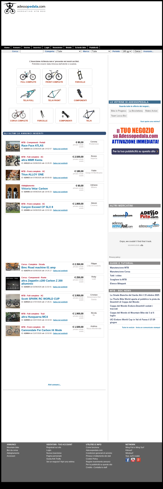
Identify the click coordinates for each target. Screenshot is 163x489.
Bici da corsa (12, 450)
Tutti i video (116, 276)
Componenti (80, 100)
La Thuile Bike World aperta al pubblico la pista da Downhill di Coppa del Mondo (135, 300)
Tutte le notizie (128, 327)
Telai (89, 121)
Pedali (42, 142)
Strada (42, 264)
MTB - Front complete (31, 171)
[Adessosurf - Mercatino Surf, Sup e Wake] (149, 228)
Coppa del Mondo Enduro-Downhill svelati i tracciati (131, 307)
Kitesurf (128, 450)
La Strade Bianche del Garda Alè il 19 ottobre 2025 (134, 295)
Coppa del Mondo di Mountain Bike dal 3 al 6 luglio (132, 314)
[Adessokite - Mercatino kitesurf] (149, 220)
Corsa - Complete (29, 264)
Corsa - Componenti (30, 277)
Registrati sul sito (53, 447)
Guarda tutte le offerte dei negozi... (134, 106)
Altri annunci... (54, 385)
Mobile (69, 48)
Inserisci (37, 48)
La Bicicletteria (136, 111)
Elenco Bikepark (118, 284)
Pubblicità (93, 48)
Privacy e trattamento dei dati (98, 456)
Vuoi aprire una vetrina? (150, 121)
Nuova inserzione (54, 453)
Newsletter (58, 48)
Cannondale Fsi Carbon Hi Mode (41, 330)
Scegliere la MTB (118, 280)
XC (42, 157)
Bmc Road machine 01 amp (38, 267)
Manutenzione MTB (119, 268)
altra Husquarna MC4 (34, 316)
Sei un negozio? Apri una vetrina (60, 462)
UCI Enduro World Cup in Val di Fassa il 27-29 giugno (132, 321)
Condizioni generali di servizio (99, 453)
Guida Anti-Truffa (53, 459)
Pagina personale (54, 456)
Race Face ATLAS (32, 145)
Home (7, 48)
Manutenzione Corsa (120, 272)
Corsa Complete (19, 121)
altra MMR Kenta (31, 160)
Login (46, 48)
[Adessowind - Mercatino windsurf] (122, 217)
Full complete (28, 82)
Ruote (43, 277)
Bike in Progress (118, 111)
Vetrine (27, 48)
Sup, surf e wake (132, 456)
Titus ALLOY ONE (32, 174)
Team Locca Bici (118, 116)
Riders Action (151, 111)
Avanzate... (148, 51)
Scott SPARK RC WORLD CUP (40, 298)
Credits (89, 467)
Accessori (11, 456)
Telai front (54, 100)
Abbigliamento (27, 186)
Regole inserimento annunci (98, 462)
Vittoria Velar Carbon (34, 188)
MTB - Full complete (30, 157)
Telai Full (28, 100)
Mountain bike (13, 447)
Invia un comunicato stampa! (148, 327)
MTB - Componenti (29, 142)
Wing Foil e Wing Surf (134, 447)
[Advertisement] (106, 23)
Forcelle (80, 82)
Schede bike (80, 48)
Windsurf (129, 453)
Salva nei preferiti (60, 149)
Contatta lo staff (100, 467)
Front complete (54, 82)
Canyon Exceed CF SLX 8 (37, 207)
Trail (42, 314)
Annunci (16, 48)
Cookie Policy (92, 459)
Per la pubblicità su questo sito (99, 464)
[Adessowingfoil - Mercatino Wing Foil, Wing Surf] (122, 227)
